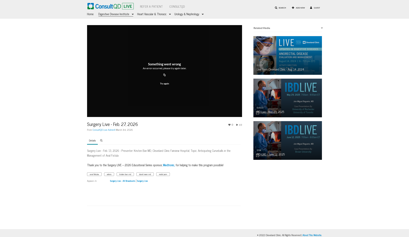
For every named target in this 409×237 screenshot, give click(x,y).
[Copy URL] (164, 75)
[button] (280, 8)
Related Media (262, 27)
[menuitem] (92, 13)
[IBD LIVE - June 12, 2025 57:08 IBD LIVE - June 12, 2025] (287, 140)
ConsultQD (177, 6)
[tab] (92, 140)
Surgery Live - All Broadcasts (122, 181)
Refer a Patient (151, 6)
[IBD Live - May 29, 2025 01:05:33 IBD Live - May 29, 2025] (287, 97)
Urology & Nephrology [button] (186, 14)
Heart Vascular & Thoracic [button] (151, 14)
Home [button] (90, 14)
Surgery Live (142, 181)
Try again (164, 83)
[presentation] (321, 28)
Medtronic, (169, 165)
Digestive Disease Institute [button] (113, 14)
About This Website (312, 235)
